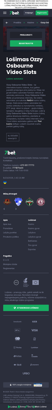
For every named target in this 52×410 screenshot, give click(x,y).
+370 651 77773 (27, 165)
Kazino (30, 22)
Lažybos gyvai (34, 237)
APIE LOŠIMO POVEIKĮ (30, 6)
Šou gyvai (32, 245)
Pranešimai (8, 228)
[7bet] (14, 12)
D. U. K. (6, 260)
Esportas (32, 249)
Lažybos (32, 232)
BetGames (32, 241)
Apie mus (7, 224)
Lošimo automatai (14, 79)
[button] (4, 12)
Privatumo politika (11, 237)
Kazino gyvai (33, 228)
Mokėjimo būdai (10, 264)
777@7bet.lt (17, 168)
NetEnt (30, 100)
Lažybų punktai (10, 232)
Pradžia (17, 22)
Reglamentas (9, 268)
